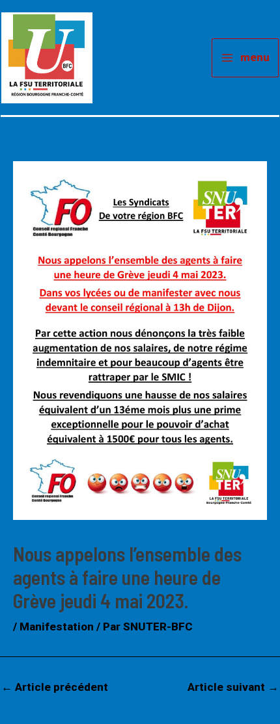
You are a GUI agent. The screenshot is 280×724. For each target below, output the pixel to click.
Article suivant (233, 686)
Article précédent (54, 686)
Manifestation (57, 626)
